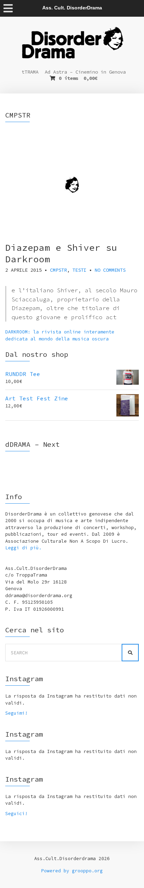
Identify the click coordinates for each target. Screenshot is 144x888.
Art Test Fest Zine (36, 398)
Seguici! (16, 813)
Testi (79, 270)
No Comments (110, 270)
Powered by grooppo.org (72, 871)
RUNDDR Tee (22, 373)
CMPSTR (58, 270)
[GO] (130, 652)
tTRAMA (30, 72)
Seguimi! (16, 713)
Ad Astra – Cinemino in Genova (85, 72)
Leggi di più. (23, 548)
